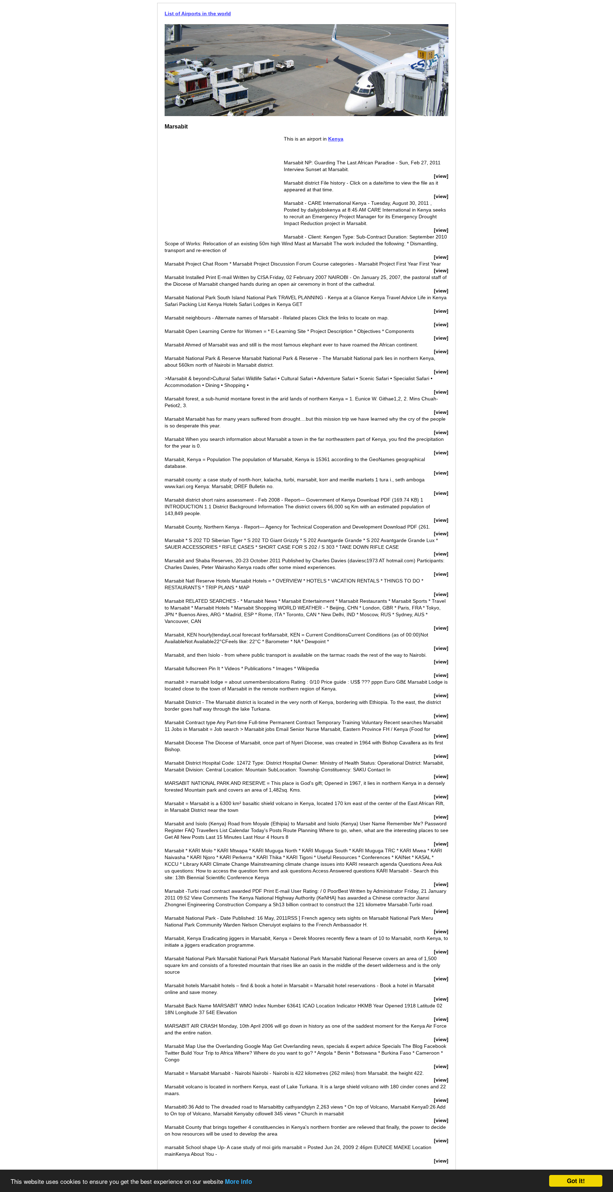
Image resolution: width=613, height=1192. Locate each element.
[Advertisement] (224, 185)
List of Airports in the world (198, 13)
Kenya (335, 139)
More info (238, 1181)
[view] (441, 176)
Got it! (576, 1180)
